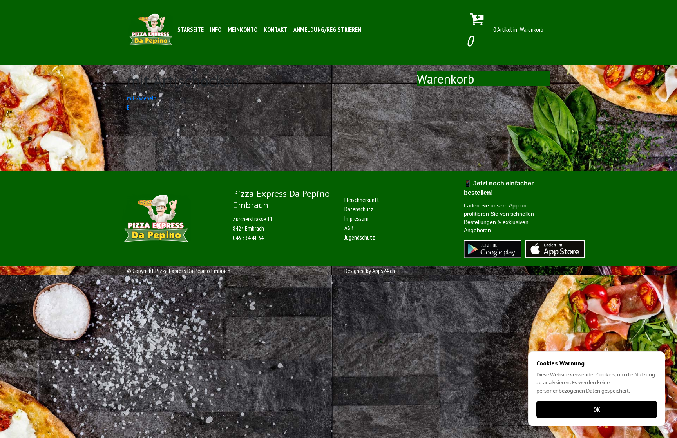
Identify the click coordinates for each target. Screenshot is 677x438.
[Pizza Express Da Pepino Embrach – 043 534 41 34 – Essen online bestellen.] (150, 29)
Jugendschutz (359, 237)
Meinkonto (242, 29)
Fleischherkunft (361, 200)
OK (596, 409)
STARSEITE (190, 29)
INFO (215, 29)
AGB (349, 228)
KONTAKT (275, 29)
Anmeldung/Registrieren (327, 29)
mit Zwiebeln (141, 98)
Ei (129, 107)
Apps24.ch (383, 270)
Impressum (356, 218)
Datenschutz (358, 209)
